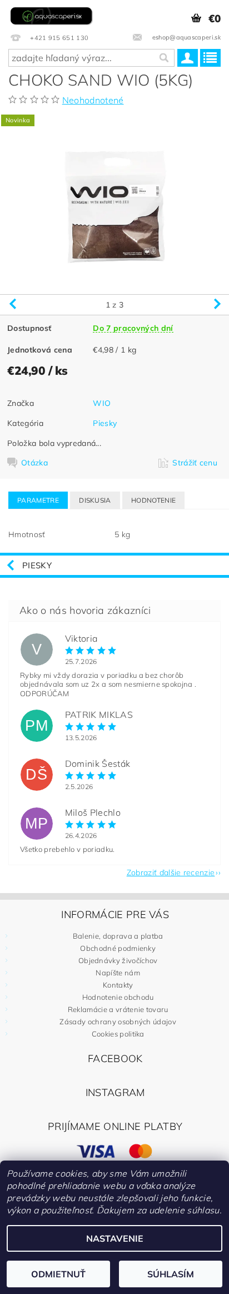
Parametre (38, 500)
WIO (102, 403)
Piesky (105, 423)
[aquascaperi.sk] (52, 14)
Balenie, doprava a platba (118, 935)
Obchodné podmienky (118, 948)
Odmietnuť (58, 1274)
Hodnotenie (153, 500)
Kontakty (118, 984)
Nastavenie (114, 1238)
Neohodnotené (93, 100)
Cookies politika (118, 1033)
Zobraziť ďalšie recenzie (171, 871)
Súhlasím (170, 1274)
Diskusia (95, 500)
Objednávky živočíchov (118, 960)
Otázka (34, 463)
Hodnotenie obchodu (118, 997)
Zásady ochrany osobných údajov (117, 1021)
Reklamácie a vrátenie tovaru (118, 1009)
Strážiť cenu (194, 463)
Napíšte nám (118, 972)
